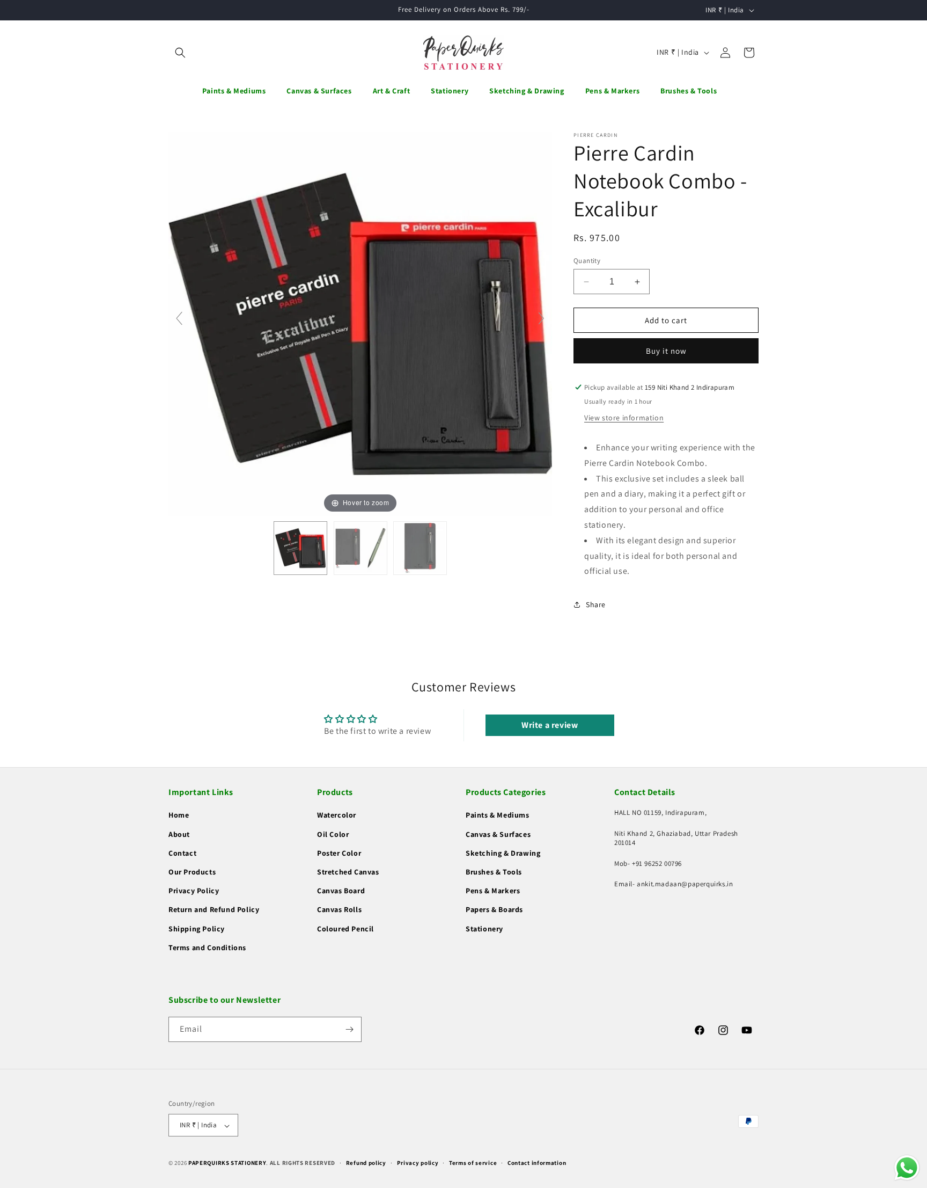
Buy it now (666, 351)
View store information (624, 417)
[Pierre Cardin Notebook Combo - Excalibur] (300, 548)
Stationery (484, 929)
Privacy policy (418, 1163)
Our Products (192, 872)
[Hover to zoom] (360, 323)
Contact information (536, 1163)
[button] (180, 52)
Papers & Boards (494, 910)
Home (178, 815)
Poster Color (339, 853)
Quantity (586, 260)
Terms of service (473, 1163)
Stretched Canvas (348, 872)
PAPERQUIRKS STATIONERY (227, 1163)
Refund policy (366, 1163)
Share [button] (596, 604)
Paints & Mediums (497, 815)
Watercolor (336, 815)
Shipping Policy (196, 929)
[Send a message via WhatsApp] (907, 1168)
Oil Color (333, 834)
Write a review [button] (549, 725)
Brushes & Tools (494, 872)
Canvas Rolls (339, 910)
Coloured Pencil (345, 929)
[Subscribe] (349, 1029)
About (179, 834)
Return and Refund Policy (213, 910)
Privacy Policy (193, 891)
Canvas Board (341, 891)
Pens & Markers (493, 891)
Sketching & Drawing (503, 853)
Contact (182, 853)
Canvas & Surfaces (498, 834)
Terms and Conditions (207, 947)
